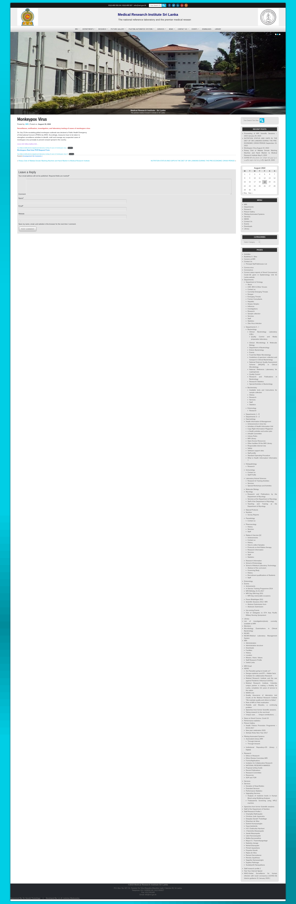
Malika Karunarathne (253, 838)
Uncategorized (27, 156)
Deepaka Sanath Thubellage (256, 819)
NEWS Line (250, 693)
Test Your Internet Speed (253, 871)
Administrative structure (254, 645)
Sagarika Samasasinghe (255, 860)
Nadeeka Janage (252, 843)
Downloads (206, 29)
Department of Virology (254, 282)
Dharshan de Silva (252, 821)
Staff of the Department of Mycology (261, 501)
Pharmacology (251, 524)
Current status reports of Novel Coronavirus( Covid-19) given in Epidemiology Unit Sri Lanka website (260, 274)
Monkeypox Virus (250, 148)
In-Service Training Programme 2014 (259, 588)
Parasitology (250, 518)
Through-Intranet (254, 744)
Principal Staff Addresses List (256, 264)
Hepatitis (251, 301)
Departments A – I (252, 327)
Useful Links (250, 662)
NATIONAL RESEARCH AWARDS (258, 765)
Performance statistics (252, 721)
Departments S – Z (253, 417)
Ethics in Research (252, 756)
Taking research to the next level (258, 712)
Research (102, 29)
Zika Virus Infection (255, 323)
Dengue (250, 294)
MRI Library (252, 438)
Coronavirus (248, 270)
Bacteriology (252, 329)
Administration (251, 643)
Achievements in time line (257, 424)
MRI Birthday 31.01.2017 (255, 591)
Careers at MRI (249, 259)
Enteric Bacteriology (256, 350)
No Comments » (38, 156)
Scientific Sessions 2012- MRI (257, 602)
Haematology (251, 419)
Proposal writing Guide (254, 768)
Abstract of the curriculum (257, 568)
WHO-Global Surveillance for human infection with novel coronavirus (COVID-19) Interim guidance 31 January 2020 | (260, 875)
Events (194, 29)
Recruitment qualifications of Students (261, 575)
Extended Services (252, 788)
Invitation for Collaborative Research (259, 763)
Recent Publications (253, 770)
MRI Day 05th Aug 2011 (254, 593)
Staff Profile (252, 475)
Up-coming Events (252, 610)
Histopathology (251, 464)
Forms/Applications (253, 760)
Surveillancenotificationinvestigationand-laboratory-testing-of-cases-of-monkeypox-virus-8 (42, 154)
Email (20, 206)
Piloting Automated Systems (141, 29)
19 (265, 182)
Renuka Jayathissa (253, 858)
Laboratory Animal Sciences (256, 478)
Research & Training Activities (258, 481)
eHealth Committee (255, 434)
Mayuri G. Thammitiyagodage (257, 841)
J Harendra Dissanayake (255, 831)
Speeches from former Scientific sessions (261, 710)
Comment (22, 194)
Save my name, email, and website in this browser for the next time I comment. (47, 224)
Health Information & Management (258, 421)
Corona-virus (249, 267)
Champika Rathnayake (254, 814)
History (251, 395)
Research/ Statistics (256, 381)
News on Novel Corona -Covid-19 (256, 718)
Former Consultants (255, 299)
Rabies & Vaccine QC (253, 535)
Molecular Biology (252, 489)
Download (70, 148)
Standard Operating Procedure (259, 455)
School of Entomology (254, 563)
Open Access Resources (256, 441)
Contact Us (182, 29)
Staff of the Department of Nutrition (257, 809)
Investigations (253, 309)
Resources (250, 775)
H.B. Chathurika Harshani (255, 828)
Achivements (250, 586)
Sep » (250, 193)
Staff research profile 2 (252, 868)
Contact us (251, 289)
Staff (249, 318)
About (250, 284)
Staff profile (252, 453)
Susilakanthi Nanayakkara (255, 865)
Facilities (249, 650)
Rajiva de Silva (251, 853)
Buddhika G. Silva (250, 257)
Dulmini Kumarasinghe (254, 824)
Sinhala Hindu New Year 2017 (257, 733)
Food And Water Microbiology (260, 355)
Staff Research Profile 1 (252, 811)
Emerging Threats (254, 297)
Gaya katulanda (251, 826)
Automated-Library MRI (254, 739)
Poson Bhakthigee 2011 (254, 599)
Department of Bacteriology (259, 347)
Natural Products (252, 510)
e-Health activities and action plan (260, 431)
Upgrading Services (253, 793)
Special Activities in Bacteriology (261, 384)
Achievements (253, 538)
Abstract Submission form (257, 604)
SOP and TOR (251, 777)
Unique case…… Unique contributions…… (261, 715)
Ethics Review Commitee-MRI (257, 758)
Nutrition (249, 512)
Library (218, 29)
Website (21, 214)
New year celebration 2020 (255, 730)
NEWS (171, 29)
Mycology (249, 492)
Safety (250, 448)
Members (247, 626)
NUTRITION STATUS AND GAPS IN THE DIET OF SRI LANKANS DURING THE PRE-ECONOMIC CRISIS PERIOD (193, 161)
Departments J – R (253, 414)
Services (160, 29)
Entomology (252, 408)
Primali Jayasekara (253, 848)
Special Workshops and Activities (259, 486)
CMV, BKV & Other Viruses (257, 287)
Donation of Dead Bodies (255, 786)
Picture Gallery (117, 29)
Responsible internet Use (257, 446)
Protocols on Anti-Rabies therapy (259, 547)
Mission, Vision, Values (254, 658)
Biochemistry (252, 387)
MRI (76, 29)
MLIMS (246, 633)
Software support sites (256, 451)
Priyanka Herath (252, 850)
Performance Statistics (254, 791)
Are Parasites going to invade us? (258, 671)
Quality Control (254, 374)
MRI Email (248, 666)
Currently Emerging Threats (258, 292)
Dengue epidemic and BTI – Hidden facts (261, 673)
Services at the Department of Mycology (262, 499)
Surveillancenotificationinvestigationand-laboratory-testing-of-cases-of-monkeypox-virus (41, 148)
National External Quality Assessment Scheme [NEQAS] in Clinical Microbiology (263, 364)
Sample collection (254, 314)
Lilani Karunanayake (253, 836)
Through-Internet (254, 741)
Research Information (255, 550)
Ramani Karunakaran (253, 855)
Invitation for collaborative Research (259, 676)
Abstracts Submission (255, 607)
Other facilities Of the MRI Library (260, 443)
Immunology (250, 470)
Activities (247, 254)
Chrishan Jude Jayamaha (255, 816)
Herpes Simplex (253, 304)
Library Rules (252, 436)
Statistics (251, 321)
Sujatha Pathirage (252, 862)
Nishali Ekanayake (252, 845)
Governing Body (253, 570)
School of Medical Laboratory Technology (261, 565)
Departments (88, 29)
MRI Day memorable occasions (259, 596)
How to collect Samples (256, 545)
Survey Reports (253, 515)
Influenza (251, 306)
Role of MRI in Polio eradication (257, 702)
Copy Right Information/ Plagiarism (260, 429)
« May (244, 193)
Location (249, 655)
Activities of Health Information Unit (260, 426)
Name (20, 198)
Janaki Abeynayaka (253, 833)
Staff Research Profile (254, 660)
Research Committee (253, 773)
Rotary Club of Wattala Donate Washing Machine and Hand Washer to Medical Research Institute (54, 161)
